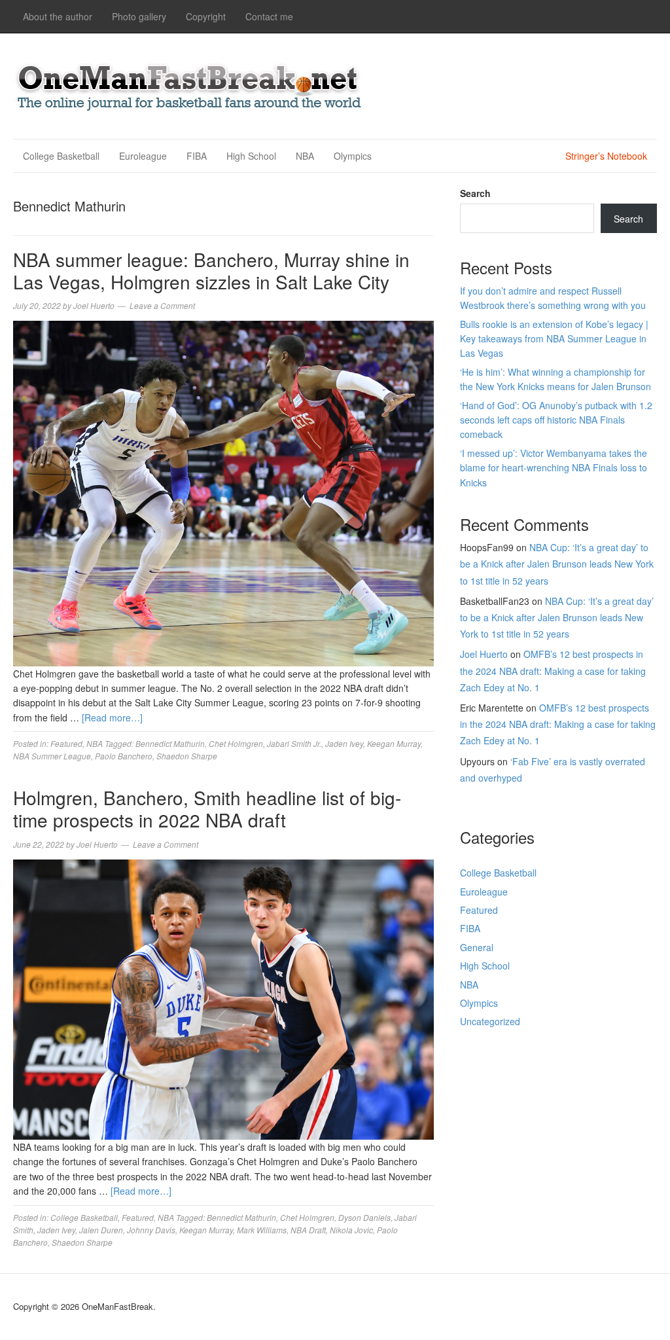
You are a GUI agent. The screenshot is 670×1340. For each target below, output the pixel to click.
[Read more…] (112, 717)
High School (251, 155)
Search (475, 193)
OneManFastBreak (189, 84)
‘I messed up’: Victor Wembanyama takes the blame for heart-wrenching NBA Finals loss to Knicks (553, 467)
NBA (305, 155)
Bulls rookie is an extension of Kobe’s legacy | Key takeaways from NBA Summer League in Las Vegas (554, 338)
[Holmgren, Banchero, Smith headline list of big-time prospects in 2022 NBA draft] (223, 998)
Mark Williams (262, 1229)
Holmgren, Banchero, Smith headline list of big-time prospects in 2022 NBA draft (207, 808)
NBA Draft (308, 1229)
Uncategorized (490, 1021)
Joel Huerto (484, 654)
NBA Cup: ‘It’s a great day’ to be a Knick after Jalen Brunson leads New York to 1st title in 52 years (557, 564)
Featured (66, 743)
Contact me (269, 16)
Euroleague (143, 155)
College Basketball (61, 155)
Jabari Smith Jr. (294, 743)
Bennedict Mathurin (170, 743)
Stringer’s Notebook (606, 155)
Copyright (206, 16)
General (476, 947)
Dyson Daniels (364, 1217)
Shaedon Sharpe (186, 755)
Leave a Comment (162, 305)
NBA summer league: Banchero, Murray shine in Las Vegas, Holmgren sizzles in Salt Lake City (211, 270)
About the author (57, 16)
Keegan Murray (394, 743)
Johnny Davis (151, 1229)
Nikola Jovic (351, 1229)
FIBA (196, 155)
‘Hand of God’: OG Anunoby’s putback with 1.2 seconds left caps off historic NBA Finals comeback (556, 420)
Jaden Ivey (344, 743)
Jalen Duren (101, 1229)
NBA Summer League (52, 755)
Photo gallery (139, 16)
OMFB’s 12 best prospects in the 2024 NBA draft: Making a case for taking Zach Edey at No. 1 (553, 670)
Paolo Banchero (123, 755)
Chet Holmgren (236, 743)
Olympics (353, 155)
